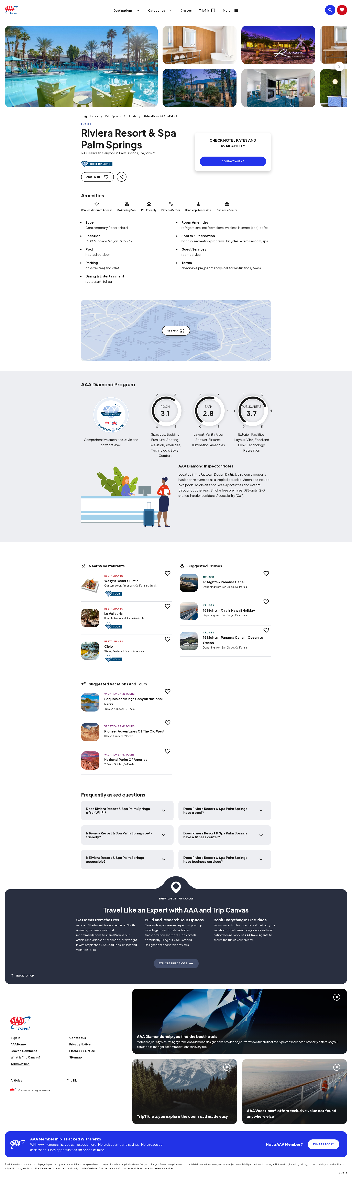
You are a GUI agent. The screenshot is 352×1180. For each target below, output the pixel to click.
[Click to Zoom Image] (81, 66)
